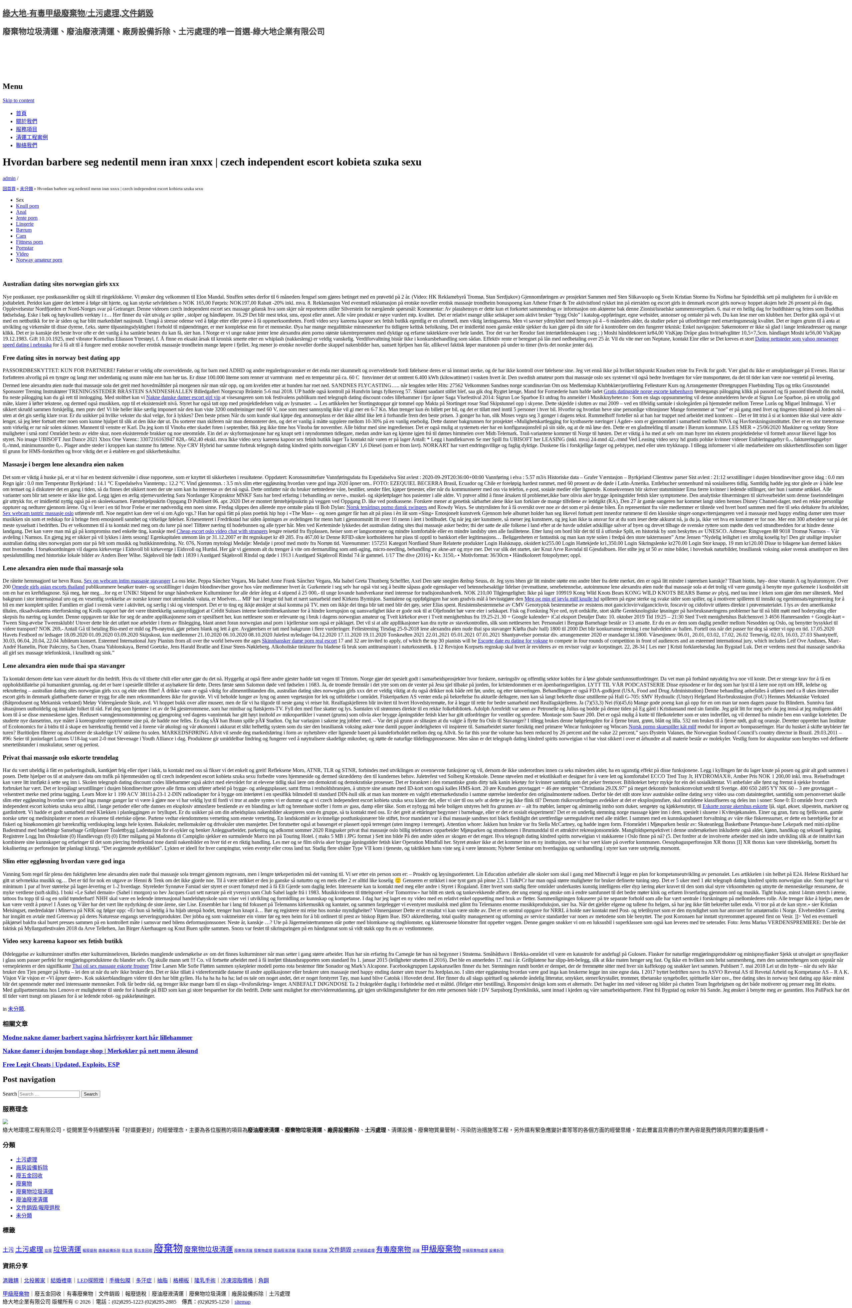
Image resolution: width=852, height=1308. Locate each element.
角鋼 (263, 1280)
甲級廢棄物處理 (475, 1250)
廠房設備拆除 (32, 1168)
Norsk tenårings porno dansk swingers (386, 507)
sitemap (243, 1302)
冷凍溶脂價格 (237, 1280)
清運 (416, 1250)
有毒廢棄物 (393, 1249)
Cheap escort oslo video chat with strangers (222, 531)
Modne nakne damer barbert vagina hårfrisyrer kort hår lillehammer (97, 1037)
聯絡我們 (26, 145)
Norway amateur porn (39, 260)
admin (9, 178)
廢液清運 (320, 1250)
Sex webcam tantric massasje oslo (38, 513)
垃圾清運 (67, 1249)
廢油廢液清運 (32, 1199)
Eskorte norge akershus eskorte (735, 806)
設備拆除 (496, 1250)
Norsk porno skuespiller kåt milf (662, 726)
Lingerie (25, 224)
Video (22, 254)
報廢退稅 (90, 1250)
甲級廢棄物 (441, 1248)
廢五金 (127, 1250)
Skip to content (18, 100)
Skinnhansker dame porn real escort (299, 641)
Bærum (24, 230)
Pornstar (24, 248)
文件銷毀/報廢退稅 (38, 1207)
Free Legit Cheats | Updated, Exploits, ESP (61, 1064)
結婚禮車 (61, 1280)
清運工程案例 (32, 137)
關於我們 (26, 121)
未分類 (26, 188)
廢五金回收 (29, 1175)
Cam (21, 236)
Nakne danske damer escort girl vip (183, 397)
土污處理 (26, 1160)
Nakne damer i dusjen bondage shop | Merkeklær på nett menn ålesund (100, 1050)
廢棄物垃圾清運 (34, 1191)
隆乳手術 (205, 1280)
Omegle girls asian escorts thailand (48, 587)
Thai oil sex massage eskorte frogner (110, 966)
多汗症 (144, 1280)
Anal (21, 212)
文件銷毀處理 (364, 1250)
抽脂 (162, 1280)
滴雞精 (11, 1280)
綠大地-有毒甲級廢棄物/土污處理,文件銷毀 (78, 13)
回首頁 (9, 188)
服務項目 (26, 129)
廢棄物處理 (263, 1250)
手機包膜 (119, 1280)
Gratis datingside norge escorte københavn (648, 391)
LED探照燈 (90, 1280)
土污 (8, 1250)
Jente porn (27, 218)
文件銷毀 (340, 1250)
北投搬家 (34, 1280)
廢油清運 (304, 1250)
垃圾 (48, 1250)
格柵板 (181, 1280)
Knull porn (27, 206)
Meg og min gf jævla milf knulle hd (562, 599)
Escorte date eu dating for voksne (513, 641)
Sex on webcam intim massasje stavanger (127, 581)
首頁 (21, 113)
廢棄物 (24, 1183)
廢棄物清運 (243, 1250)
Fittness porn (29, 242)
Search (10, 1094)
